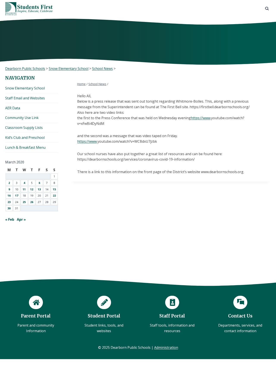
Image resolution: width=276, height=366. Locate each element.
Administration (166, 347)
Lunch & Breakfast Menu (25, 147)
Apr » (21, 219)
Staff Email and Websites (25, 98)
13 (39, 189)
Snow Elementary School (25, 88)
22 (54, 195)
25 (24, 202)
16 (9, 195)
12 (31, 189)
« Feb (9, 219)
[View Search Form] (267, 9)
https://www (200, 118)
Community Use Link (22, 117)
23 (9, 202)
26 (31, 202)
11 (24, 189)
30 (9, 208)
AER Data (12, 108)
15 (54, 189)
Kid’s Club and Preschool (25, 137)
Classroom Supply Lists (24, 127)
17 (16, 195)
